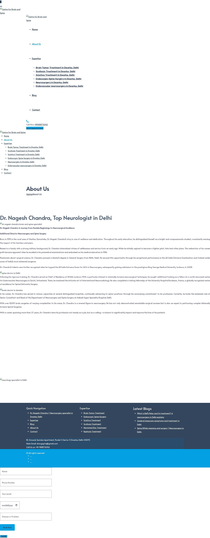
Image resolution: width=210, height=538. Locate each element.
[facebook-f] (31, 456)
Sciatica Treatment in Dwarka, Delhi (55, 75)
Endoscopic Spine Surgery (95, 416)
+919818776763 (41, 124)
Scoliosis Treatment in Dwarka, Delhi (55, 71)
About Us (36, 43)
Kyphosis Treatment (92, 431)
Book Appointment (34, 128)
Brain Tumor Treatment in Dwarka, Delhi (57, 67)
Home (35, 29)
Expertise (36, 58)
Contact (36, 109)
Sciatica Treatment (92, 420)
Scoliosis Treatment (92, 424)
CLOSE (3, 536)
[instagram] (31, 459)
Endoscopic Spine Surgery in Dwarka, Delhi (58, 79)
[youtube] (31, 461)
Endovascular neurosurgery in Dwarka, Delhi (59, 86)
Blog (34, 95)
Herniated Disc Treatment (95, 427)
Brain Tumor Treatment (94, 413)
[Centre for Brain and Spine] (11, 10)
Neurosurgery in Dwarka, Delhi (52, 82)
